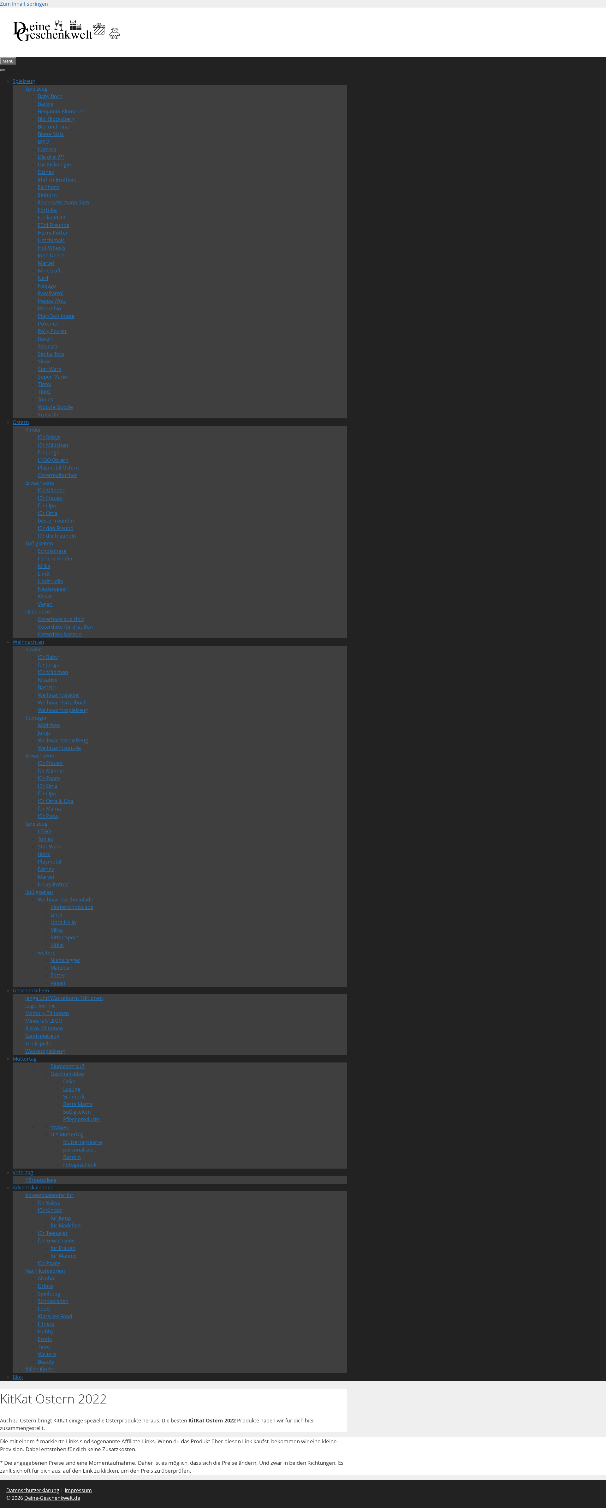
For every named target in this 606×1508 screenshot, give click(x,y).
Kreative (47, 679)
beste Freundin (56, 520)
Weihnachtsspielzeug (63, 710)
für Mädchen (53, 444)
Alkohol (47, 1278)
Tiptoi (44, 384)
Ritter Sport (64, 937)
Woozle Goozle (55, 407)
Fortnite (47, 209)
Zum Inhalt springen (24, 3)
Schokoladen (53, 1301)
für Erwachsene (56, 1240)
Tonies (45, 399)
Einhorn (47, 194)
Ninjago (47, 285)
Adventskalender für (49, 1195)
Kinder (33, 429)
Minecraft (49, 270)
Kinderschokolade (71, 907)
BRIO (43, 141)
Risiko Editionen (44, 1028)
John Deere (51, 255)
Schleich (47, 346)
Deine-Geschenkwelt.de (52, 1497)
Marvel (46, 263)
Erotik (45, 1339)
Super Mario (52, 376)
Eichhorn (48, 187)
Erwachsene (39, 482)
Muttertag (25, 1058)
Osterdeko (37, 611)
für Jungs (48, 452)
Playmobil (49, 861)
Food (44, 1308)
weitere (47, 952)
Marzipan (61, 967)
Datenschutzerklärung (32, 1490)
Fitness (46, 1323)
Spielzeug (24, 81)
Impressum (78, 1490)
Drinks (45, 1286)
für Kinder (50, 1210)
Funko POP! (51, 217)
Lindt (44, 573)
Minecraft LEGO (43, 1020)
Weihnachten (28, 641)
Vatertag (23, 1172)
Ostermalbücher (57, 475)
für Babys (49, 437)
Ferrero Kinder (55, 558)
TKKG (44, 391)
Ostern (21, 422)
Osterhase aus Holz (61, 619)
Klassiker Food (55, 1316)
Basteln (47, 687)
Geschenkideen (31, 990)
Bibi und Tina (53, 126)
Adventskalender (33, 1187)
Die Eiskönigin (54, 164)
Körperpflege (40, 1179)
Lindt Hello (50, 581)
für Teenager (53, 1233)
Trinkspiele (38, 1043)
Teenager (36, 717)
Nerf (43, 278)
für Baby (48, 657)
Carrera (47, 149)
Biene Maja (51, 134)
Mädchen (49, 725)
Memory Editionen (47, 1013)
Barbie (45, 103)
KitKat (45, 596)
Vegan (45, 604)
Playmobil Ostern (58, 467)
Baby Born (50, 96)
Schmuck (74, 1096)
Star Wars (49, 369)
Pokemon (49, 323)
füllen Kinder (40, 1369)
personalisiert (79, 1149)
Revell (45, 338)
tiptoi (44, 854)
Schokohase (52, 551)
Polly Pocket (52, 331)
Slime (44, 361)
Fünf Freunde (53, 225)
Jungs (44, 732)
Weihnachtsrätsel (59, 694)
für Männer (51, 490)
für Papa (48, 816)
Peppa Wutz (52, 300)
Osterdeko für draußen (65, 626)
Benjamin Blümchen (62, 111)
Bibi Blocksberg (56, 119)
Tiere (44, 1346)
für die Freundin (57, 535)
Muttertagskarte (82, 1142)
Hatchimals (51, 240)
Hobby (46, 1331)
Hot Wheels (51, 247)
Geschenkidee (67, 1073)
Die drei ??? (51, 156)
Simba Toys (51, 353)
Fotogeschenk (79, 1164)
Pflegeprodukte (81, 1119)
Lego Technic (40, 1005)
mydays (59, 1126)
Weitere (47, 1354)
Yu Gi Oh (48, 414)
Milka (44, 566)
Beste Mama (77, 1104)
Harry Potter (53, 232)
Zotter (57, 975)
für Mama (49, 808)
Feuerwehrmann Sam (63, 202)
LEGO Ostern (53, 460)
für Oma (47, 513)
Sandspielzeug (42, 1035)
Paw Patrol (50, 293)
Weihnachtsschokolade (65, 899)
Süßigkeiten (39, 543)
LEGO (44, 831)
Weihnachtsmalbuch (62, 702)
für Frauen (50, 497)
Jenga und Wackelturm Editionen (64, 998)
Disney (46, 172)
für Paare (49, 778)
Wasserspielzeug (45, 1051)
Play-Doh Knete (56, 316)
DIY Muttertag (67, 1134)
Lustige (71, 1089)
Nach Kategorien (45, 1270)
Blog (18, 1376)
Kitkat (57, 945)
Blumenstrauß (67, 1066)
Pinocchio (49, 308)
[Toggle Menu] (2, 70)
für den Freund (56, 528)
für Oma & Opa (56, 801)
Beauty (46, 1361)
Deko (69, 1081)
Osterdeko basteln (60, 634)
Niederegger (53, 588)
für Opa (47, 505)
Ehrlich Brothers (57, 179)
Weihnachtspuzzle (59, 748)
